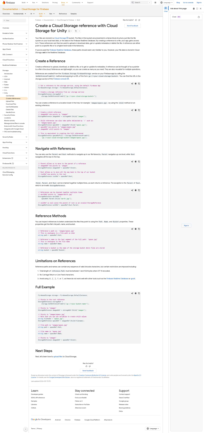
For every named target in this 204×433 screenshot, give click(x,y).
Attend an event (80, 408)
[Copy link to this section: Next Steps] (54, 351)
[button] (12, 33)
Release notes (123, 404)
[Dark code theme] (135, 83)
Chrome (67, 420)
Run (33, 3)
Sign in (199, 3)
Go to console (188, 3)
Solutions (45, 3)
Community (76, 3)
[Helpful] (136, 20)
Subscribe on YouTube (82, 404)
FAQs (121, 411)
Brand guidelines (124, 408)
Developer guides (37, 394)
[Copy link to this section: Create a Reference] (67, 61)
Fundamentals (18, 14)
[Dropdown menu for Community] (82, 2)
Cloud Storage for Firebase (35, 9)
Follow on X (79, 401)
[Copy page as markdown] (76, 31)
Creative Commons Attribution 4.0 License (92, 375)
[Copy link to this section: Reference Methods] (68, 216)
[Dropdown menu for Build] (27, 2)
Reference (63, 14)
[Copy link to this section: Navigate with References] (77, 149)
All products (108, 420)
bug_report (194, 8)
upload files (57, 357)
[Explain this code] (132, 83)
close (200, 8)
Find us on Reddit (80, 398)
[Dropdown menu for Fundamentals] (26, 13)
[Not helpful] (139, 20)
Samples (74, 14)
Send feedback (132, 26)
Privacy (39, 428)
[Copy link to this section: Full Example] (57, 287)
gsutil (133, 279)
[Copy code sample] (139, 83)
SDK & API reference (38, 398)
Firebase (38, 20)
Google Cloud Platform (92, 420)
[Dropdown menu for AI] (34, 13)
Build (23, 3)
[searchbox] (14, 20)
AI (31, 14)
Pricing (54, 3)
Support (90, 3)
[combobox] (141, 2)
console (60, 79)
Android (58, 420)
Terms (33, 428)
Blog (178, 3)
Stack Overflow (124, 398)
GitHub (33, 408)
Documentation (10, 9)
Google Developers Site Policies (59, 377)
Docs (63, 3)
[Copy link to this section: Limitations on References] (78, 261)
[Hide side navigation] (25, 429)
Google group (123, 401)
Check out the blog (81, 394)
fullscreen (197, 8)
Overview (6, 14)
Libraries (34, 404)
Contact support (124, 394)
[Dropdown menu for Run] (37, 2)
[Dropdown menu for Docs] (67, 2)
